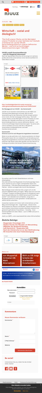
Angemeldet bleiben (27, 296)
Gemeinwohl (9, 25)
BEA (4, 25)
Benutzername (12, 290)
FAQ (15, 382)
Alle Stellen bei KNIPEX (12, 75)
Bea (11, 21)
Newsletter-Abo (19, 2)
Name (7, 336)
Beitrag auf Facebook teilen (6, 369)
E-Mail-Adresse (10, 341)
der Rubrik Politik (7, 281)
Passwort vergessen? (26, 297)
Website (7, 345)
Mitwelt (22, 25)
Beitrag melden (15, 369)
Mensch (16, 25)
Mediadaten (7, 382)
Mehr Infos (25, 391)
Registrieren (26, 299)
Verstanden (17, 391)
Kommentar (9, 320)
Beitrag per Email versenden (11, 369)
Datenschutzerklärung (28, 382)
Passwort (12, 292)
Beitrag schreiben (34, 2)
